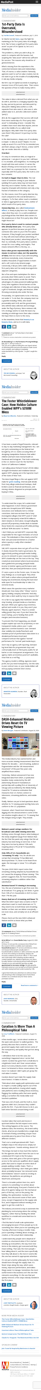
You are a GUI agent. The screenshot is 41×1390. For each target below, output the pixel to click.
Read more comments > (29, 985)
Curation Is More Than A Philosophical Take (18, 1330)
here (17, 39)
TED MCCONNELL (9, 373)
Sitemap (33, 1365)
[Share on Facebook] (4, 327)
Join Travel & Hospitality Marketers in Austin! (18, 1348)
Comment (6, 361)
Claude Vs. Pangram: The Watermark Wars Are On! (20, 1338)
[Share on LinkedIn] (9, 327)
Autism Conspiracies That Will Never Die (17, 1334)
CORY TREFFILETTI (10, 1303)
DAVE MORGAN (9, 999)
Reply (4, 356)
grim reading (14, 482)
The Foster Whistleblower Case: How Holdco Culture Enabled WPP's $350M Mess (18, 1320)
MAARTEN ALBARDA (10, 691)
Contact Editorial (15, 1365)
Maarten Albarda (10, 416)
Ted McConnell (9, 35)
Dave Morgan (8, 730)
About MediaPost (15, 1362)
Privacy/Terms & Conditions (19, 1367)
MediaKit (25, 1362)
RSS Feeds (25, 1365)
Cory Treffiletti (9, 1034)
